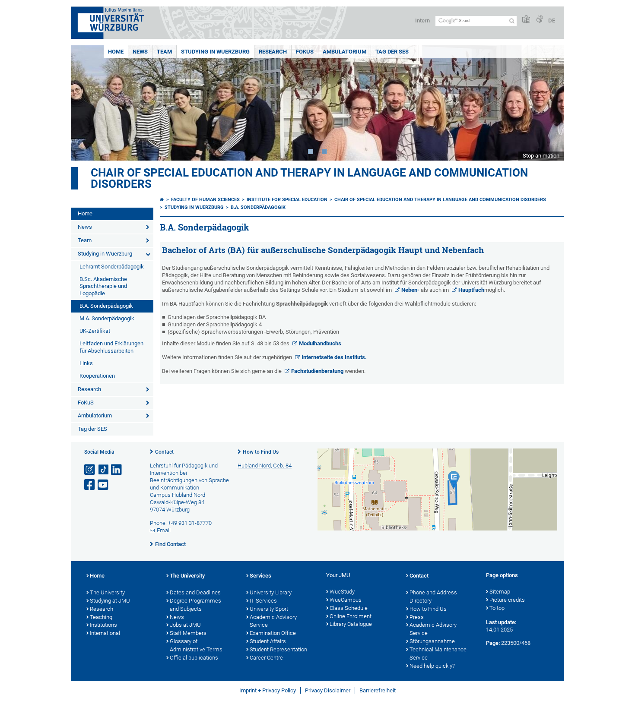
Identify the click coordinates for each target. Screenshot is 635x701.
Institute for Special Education (287, 199)
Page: (493, 643)
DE (551, 20)
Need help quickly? (432, 666)
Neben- (410, 290)
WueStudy (342, 591)
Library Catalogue (351, 624)
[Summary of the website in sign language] (539, 19)
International (105, 633)
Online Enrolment (350, 616)
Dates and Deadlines (195, 592)
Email (164, 530)
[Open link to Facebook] (90, 485)
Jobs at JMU (185, 625)
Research (273, 51)
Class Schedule (349, 608)
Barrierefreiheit (377, 690)
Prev (86, 103)
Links (86, 363)
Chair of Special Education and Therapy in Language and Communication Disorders (309, 178)
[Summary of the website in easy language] (526, 19)
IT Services (263, 600)
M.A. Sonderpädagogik (106, 318)
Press (417, 617)
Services (260, 575)
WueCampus (346, 600)
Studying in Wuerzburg (215, 51)
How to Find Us (261, 452)
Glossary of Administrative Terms (196, 645)
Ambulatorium (344, 51)
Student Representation (278, 649)
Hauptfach (471, 290)
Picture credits (507, 600)
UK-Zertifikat (94, 331)
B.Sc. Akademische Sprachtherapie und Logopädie (103, 286)
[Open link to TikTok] (104, 469)
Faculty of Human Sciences (205, 199)
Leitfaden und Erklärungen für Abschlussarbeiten (111, 347)
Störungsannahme (432, 641)
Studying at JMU (110, 600)
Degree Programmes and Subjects (195, 604)
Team (164, 51)
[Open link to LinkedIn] (117, 469)
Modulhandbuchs (320, 343)
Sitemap (499, 591)
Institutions (103, 625)
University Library (271, 592)
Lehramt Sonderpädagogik (111, 266)
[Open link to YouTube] (104, 485)
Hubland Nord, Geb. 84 (265, 465)
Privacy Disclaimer (327, 690)
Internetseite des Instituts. (334, 357)
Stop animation (541, 155)
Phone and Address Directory (433, 596)
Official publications (194, 657)
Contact (164, 452)
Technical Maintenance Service (438, 653)
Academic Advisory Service (273, 621)
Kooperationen (97, 376)
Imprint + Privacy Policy (267, 690)
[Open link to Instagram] (90, 469)
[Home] (162, 199)
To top (497, 608)
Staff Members (188, 633)
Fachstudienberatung (317, 371)
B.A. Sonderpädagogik (106, 306)
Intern (422, 20)
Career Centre (266, 657)
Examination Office (273, 633)
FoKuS (305, 51)
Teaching (101, 617)
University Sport (269, 609)
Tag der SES (392, 51)
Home (116, 51)
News (140, 51)
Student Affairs (268, 641)
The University (107, 592)
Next (548, 103)
